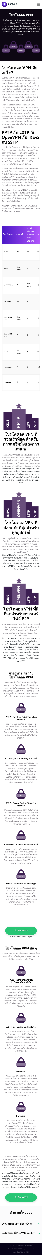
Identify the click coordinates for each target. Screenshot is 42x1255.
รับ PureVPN (21, 930)
